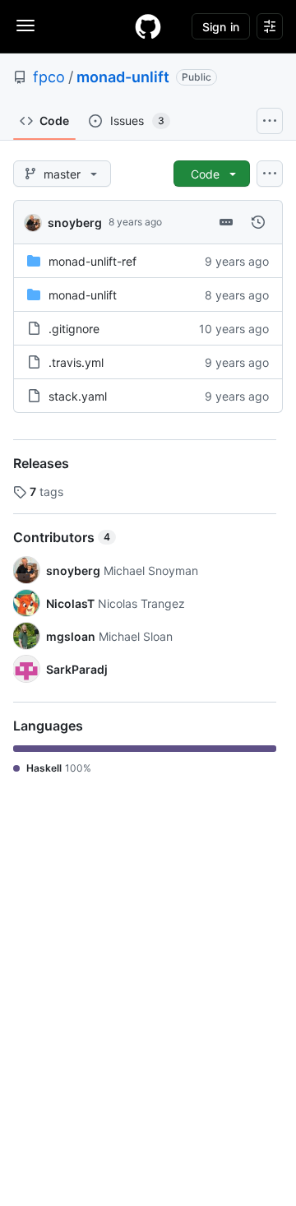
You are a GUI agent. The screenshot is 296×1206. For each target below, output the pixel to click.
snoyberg (75, 223)
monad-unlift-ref (92, 261)
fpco (49, 77)
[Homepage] (148, 26)
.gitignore (74, 329)
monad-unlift (122, 77)
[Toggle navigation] (25, 25)
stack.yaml (78, 396)
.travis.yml (76, 362)
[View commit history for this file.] (258, 222)
